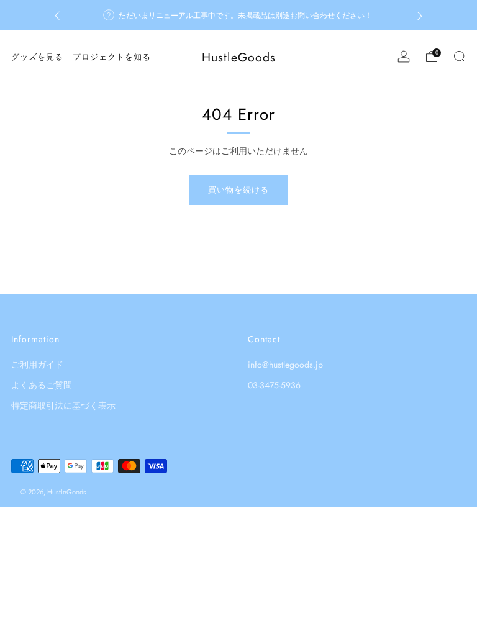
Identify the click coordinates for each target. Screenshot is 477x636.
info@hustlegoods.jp (285, 364)
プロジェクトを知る (112, 57)
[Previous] (57, 15)
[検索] (459, 56)
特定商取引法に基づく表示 (63, 405)
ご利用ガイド (37, 364)
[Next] (420, 15)
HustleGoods (239, 57)
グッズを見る (37, 57)
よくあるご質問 (41, 385)
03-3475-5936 (274, 385)
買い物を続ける (238, 190)
